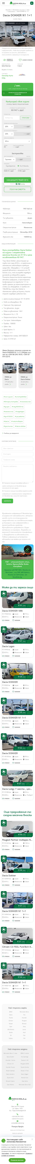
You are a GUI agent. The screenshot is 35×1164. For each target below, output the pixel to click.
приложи (25, 118)
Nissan (11, 1023)
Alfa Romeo (11, 1029)
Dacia (28, 9)
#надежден (19, 412)
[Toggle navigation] (3, 3)
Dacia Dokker (11, 11)
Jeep (24, 1026)
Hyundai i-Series (10, 1060)
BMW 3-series (25, 1053)
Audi (24, 1032)
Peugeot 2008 (25, 1064)
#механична (8, 412)
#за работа (19, 416)
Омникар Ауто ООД (7, 77)
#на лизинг (8, 397)
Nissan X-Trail (25, 1071)
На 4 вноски (24, 166)
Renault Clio (24, 1077)
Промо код (7, 114)
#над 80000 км (17, 407)
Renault (24, 1023)
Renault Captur (10, 1081)
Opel (10, 1026)
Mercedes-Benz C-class (10, 1053)
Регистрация (17, 1136)
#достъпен (8, 426)
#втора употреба (11, 402)
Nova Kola (8, 9)
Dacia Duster (10, 1057)
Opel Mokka (10, 1084)
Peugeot (24, 1020)
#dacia (6, 421)
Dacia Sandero (10, 1074)
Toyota (11, 1018)
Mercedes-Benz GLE (25, 1084)
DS (11, 1035)
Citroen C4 (10, 1064)
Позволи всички (17, 1160)
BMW (10, 1012)
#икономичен (25, 402)
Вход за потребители (17, 1130)
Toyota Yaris (10, 1077)
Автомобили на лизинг (19, 9)
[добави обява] (31, 3)
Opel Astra (25, 1081)
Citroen (11, 1020)
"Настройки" (5, 1153)
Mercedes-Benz (24, 1012)
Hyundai (24, 1018)
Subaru (11, 1038)
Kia (24, 1015)
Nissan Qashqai (10, 1071)
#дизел (7, 407)
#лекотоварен (17, 421)
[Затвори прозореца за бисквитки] (32, 1139)
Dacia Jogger (24, 1074)
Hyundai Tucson (10, 1067)
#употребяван (21, 397)
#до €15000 (8, 416)
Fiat (24, 1035)
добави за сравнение (10, 60)
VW (24, 1038)
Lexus (24, 1029)
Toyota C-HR (24, 1060)
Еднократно (10, 166)
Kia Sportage (24, 1057)
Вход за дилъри (17, 1133)
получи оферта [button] (17, 189)
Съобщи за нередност (11, 433)
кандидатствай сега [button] (17, 180)
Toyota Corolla (25, 1067)
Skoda (10, 1032)
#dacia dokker (20, 426)
